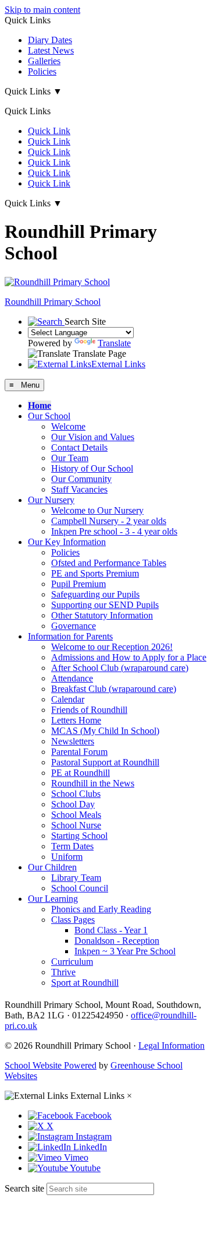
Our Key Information (67, 542)
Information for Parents (70, 636)
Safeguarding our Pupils (95, 594)
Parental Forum (79, 752)
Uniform (67, 857)
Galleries (44, 61)
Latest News (51, 50)
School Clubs (76, 794)
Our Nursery (51, 500)
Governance (73, 626)
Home (39, 405)
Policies (42, 71)
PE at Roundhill (80, 773)
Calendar (67, 699)
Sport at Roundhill (85, 983)
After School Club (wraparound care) (119, 668)
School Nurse (76, 825)
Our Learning (53, 899)
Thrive (63, 972)
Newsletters (72, 741)
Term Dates (72, 846)
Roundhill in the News (92, 783)
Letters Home (76, 720)
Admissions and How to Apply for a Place (128, 657)
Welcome (68, 426)
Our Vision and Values (92, 437)
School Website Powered (51, 1065)
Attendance (72, 678)
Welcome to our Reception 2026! (112, 647)
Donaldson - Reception (116, 941)
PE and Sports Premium (95, 573)
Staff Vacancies (79, 489)
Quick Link (49, 131)
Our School (49, 416)
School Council (79, 888)
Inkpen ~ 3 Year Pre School (125, 951)
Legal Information (171, 1045)
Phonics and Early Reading (101, 909)
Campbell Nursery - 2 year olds (108, 521)
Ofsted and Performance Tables (108, 563)
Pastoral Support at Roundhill (105, 762)
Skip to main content (42, 10)
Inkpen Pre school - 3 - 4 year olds (114, 531)
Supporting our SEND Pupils (105, 605)
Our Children (52, 867)
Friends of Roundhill (89, 710)
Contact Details (79, 447)
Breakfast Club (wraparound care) (113, 689)
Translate (114, 343)
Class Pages (73, 920)
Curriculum (72, 962)
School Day (73, 804)
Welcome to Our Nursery (97, 510)
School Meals (76, 815)
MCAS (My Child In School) (105, 731)
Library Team (76, 878)
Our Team (69, 458)
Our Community (81, 479)
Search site (24, 1188)
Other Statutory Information (102, 615)
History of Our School (92, 468)
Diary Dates (50, 40)
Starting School (79, 836)
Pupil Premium (78, 584)
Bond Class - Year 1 (111, 930)
